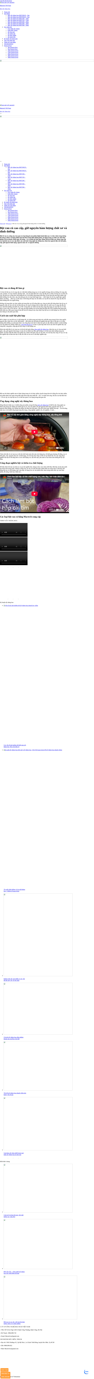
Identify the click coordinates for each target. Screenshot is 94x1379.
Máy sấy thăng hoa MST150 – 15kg (18, 20)
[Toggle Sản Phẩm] (32, 165)
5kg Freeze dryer (13, 49)
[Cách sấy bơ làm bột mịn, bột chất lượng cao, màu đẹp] (38, 1212)
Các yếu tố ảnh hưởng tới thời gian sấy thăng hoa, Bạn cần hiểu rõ (15, 746)
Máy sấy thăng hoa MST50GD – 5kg (18, 17)
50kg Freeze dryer (13, 57)
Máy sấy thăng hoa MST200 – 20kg (18, 22)
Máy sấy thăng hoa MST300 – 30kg (18, 23)
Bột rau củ (8, 223)
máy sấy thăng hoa (43, 405)
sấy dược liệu (11, 37)
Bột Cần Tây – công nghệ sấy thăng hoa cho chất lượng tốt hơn (14, 1272)
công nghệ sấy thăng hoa (41, 329)
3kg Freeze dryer (13, 47)
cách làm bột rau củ (26, 324)
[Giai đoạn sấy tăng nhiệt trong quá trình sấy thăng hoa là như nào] (38, 1150)
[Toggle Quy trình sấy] (32, 190)
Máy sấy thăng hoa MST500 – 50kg (18, 25)
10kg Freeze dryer (13, 50)
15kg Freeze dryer (13, 52)
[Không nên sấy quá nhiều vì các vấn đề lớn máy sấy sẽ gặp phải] (38, 975)
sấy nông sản (11, 33)
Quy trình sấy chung (14, 28)
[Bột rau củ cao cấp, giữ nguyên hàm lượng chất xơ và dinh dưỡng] (40, 1319)
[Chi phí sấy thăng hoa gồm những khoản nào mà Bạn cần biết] (38, 1034)
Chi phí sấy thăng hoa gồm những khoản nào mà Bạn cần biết (13, 1038)
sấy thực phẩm (12, 35)
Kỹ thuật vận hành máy (11, 38)
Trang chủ (7, 12)
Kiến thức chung (12, 30)
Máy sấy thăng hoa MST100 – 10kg (18, 18)
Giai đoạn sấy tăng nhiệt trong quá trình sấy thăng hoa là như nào (14, 1153)
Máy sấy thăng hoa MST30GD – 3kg (18, 15)
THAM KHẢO (8, 44)
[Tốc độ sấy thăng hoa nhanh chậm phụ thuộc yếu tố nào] (38, 1090)
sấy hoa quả (11, 32)
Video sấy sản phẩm (10, 42)
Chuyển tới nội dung (6, 1)
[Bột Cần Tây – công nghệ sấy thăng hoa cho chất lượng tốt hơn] (38, 1268)
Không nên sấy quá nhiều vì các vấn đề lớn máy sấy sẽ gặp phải (14, 979)
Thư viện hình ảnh (9, 40)
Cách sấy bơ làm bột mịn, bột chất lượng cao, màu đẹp (13, 1216)
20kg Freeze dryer (13, 54)
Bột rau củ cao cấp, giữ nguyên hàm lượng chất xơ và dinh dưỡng (14, 1322)
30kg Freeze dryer (13, 55)
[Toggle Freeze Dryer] (32, 209)
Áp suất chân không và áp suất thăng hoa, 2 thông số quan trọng (14, 890)
